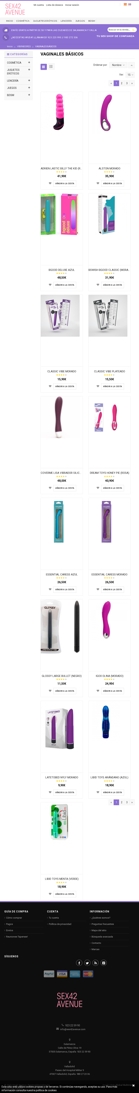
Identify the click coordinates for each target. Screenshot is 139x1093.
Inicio (9, 46)
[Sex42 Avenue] (15, 9)
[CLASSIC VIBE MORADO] (62, 315)
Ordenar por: (100, 64)
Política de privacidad (60, 924)
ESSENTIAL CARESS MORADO (109, 574)
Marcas (95, 949)
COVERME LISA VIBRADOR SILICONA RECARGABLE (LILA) (75, 473)
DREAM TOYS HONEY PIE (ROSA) (109, 473)
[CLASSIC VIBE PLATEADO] (109, 315)
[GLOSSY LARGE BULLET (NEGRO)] (62, 626)
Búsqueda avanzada (102, 936)
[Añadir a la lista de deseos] (50, 183)
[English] (129, 4)
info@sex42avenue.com (72, 1029)
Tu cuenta (54, 917)
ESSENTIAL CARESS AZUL (62, 574)
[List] (51, 66)
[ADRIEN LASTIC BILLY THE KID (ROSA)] (62, 112)
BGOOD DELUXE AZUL (62, 270)
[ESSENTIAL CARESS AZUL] (62, 521)
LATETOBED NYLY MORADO (61, 777)
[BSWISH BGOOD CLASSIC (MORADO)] (109, 213)
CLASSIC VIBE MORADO (61, 371)
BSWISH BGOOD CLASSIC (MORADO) (111, 270)
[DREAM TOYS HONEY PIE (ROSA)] (109, 417)
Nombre (116, 65)
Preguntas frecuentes (103, 924)
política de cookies (46, 1090)
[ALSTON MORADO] (109, 112)
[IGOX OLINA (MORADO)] (109, 620)
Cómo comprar (14, 917)
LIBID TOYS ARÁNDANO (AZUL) (109, 777)
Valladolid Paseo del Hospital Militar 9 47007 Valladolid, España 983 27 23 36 (69, 1070)
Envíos (9, 930)
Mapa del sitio (99, 930)
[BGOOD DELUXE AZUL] (62, 213)
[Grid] (44, 67)
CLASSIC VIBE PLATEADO (109, 371)
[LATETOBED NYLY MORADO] (62, 728)
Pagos (9, 924)
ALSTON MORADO (109, 168)
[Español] (125, 4)
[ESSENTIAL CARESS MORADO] (109, 521)
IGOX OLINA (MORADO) (109, 676)
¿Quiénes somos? (101, 917)
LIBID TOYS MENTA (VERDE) (62, 879)
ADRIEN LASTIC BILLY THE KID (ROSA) (64, 168)
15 (129, 74)
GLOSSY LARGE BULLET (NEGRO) (62, 676)
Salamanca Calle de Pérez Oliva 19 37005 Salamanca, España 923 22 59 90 (69, 1048)
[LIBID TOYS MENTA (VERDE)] (62, 823)
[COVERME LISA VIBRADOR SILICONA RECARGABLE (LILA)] (62, 417)
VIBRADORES (24, 46)
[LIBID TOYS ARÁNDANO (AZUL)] (109, 721)
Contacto (96, 943)
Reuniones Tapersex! (17, 936)
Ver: (121, 74)
